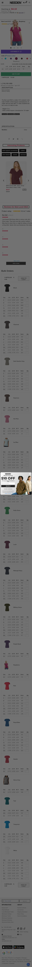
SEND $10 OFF (8, 486)
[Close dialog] (29, 473)
